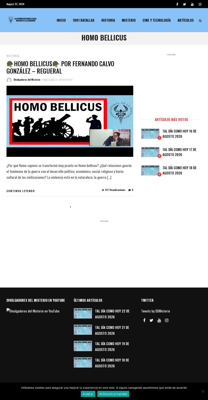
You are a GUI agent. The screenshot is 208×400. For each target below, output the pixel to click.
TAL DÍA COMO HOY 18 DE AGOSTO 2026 (179, 170)
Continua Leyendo (20, 191)
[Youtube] (192, 4)
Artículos (186, 20)
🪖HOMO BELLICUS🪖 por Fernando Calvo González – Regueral (60, 67)
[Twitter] (151, 320)
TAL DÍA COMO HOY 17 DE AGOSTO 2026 (179, 152)
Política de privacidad (113, 394)
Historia (108, 20)
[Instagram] (200, 4)
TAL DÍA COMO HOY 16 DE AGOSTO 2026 (179, 133)
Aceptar (88, 394)
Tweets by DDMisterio (155, 310)
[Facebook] (144, 320)
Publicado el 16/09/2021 (57, 79)
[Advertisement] (171, 83)
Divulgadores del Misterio (27, 79)
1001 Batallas (83, 20)
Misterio (129, 20)
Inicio (61, 20)
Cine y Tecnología (157, 20)
